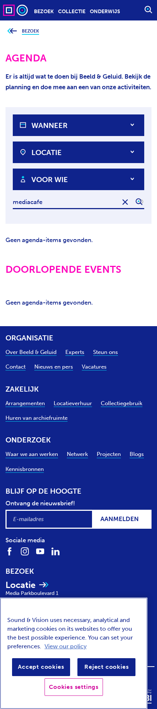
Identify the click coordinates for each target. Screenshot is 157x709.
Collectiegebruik (121, 403)
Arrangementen (25, 403)
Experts (74, 352)
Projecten (109, 454)
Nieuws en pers (53, 366)
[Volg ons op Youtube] (40, 550)
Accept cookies (41, 666)
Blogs (137, 454)
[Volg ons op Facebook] (9, 550)
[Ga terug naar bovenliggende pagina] (11, 31)
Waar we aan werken (31, 454)
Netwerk (77, 454)
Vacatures (94, 366)
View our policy (66, 646)
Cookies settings (74, 686)
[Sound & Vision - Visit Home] (16, 10)
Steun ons (105, 352)
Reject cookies (106, 666)
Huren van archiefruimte (36, 418)
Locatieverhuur (73, 403)
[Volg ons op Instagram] (25, 550)
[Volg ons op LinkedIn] (55, 550)
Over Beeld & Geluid (31, 352)
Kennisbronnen (24, 469)
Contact (15, 366)
